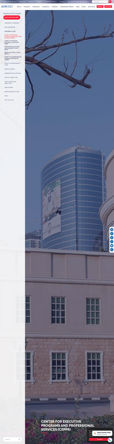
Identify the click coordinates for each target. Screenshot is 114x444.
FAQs (6, 96)
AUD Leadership (10, 27)
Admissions (36, 6)
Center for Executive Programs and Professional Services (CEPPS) (13, 36)
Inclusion (31, 1)
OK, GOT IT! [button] (100, 439)
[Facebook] (111, 237)
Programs (27, 6)
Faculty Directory (11, 77)
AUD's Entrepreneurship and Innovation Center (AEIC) (12, 48)
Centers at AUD (10, 31)
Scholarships (22, 1)
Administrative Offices (66, 6)
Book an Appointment (12, 17)
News (77, 6)
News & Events (10, 69)
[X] (111, 241)
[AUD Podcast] (111, 249)
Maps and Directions (12, 91)
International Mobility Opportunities (77, 1)
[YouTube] (111, 245)
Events (84, 6)
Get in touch (91, 6)
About (19, 6)
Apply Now (108, 6)
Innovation (62, 1)
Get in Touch (9, 100)
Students (54, 6)
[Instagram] (111, 229)
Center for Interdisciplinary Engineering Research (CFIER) (13, 58)
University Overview (12, 23)
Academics (45, 6)
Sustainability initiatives (50, 1)
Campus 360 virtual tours (9, 1)
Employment (9, 87)
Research (38, 1)
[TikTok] (111, 233)
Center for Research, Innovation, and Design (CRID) (12, 42)
